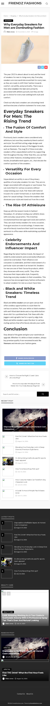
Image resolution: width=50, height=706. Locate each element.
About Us (29, 694)
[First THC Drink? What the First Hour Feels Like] (7, 439)
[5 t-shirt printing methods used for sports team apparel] (7, 461)
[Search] (47, 3)
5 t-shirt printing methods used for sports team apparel (30, 459)
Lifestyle (7, 647)
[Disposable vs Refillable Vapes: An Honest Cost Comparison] (25, 420)
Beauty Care (8, 612)
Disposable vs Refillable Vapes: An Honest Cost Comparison (25, 428)
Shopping (8, 20)
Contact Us (21, 694)
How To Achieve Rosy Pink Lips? (27, 469)
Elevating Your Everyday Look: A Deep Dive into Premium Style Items (29, 448)
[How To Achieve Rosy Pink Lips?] (7, 472)
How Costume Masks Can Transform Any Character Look (30, 481)
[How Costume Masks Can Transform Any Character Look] (7, 483)
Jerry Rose (9, 657)
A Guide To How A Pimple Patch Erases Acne (29, 492)
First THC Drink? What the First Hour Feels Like (31, 437)
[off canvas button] (2, 3)
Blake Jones (11, 32)
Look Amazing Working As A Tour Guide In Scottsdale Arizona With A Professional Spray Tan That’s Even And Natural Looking (24, 618)
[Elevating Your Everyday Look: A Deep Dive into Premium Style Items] (7, 450)
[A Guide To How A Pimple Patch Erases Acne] (7, 493)
